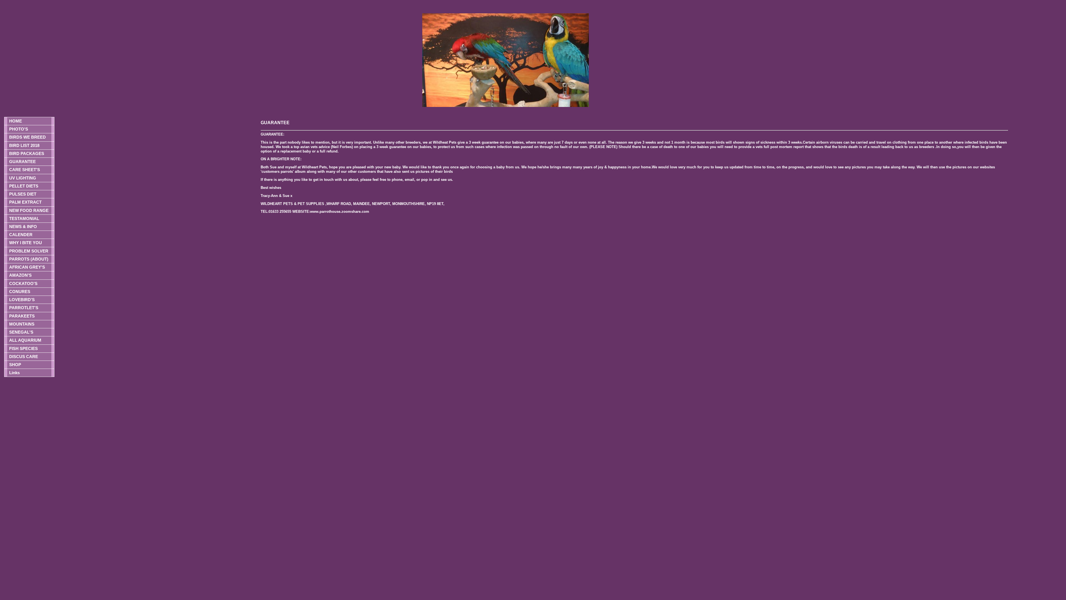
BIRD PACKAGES (26, 153)
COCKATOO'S (23, 283)
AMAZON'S (20, 275)
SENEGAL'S (21, 332)
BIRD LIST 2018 (24, 145)
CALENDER (20, 234)
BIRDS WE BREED (27, 137)
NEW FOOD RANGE (29, 210)
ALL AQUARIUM (25, 340)
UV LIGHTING (22, 178)
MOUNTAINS (21, 324)
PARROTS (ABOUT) (28, 259)
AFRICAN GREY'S (27, 267)
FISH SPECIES (23, 348)
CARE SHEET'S (24, 169)
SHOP (15, 364)
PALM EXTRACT (25, 202)
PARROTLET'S (23, 307)
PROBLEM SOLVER (28, 251)
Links (14, 372)
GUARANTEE (22, 161)
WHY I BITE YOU (25, 242)
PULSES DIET (22, 194)
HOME (15, 121)
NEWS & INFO (23, 226)
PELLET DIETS (23, 186)
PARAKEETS (22, 316)
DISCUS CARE (23, 356)
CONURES (19, 291)
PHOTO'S (18, 129)
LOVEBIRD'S (22, 299)
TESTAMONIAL (24, 218)
